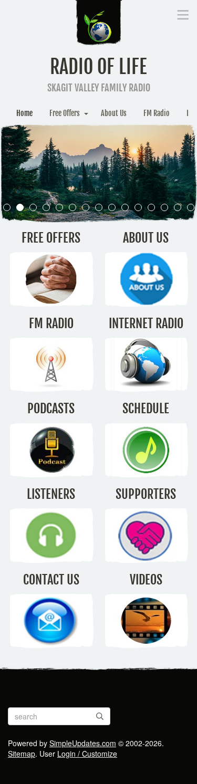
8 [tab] (98, 207)
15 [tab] (190, 207)
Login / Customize (87, 753)
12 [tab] (151, 207)
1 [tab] (6, 207)
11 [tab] (137, 207)
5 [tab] (59, 207)
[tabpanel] (98, 173)
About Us (114, 113)
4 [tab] (46, 207)
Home (24, 113)
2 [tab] (19, 207)
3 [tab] (32, 207)
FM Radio (156, 113)
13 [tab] (164, 207)
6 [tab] (72, 207)
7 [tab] (85, 207)
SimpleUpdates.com (82, 743)
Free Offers (64, 113)
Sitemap (21, 753)
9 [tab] (111, 207)
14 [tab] (177, 207)
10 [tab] (124, 207)
